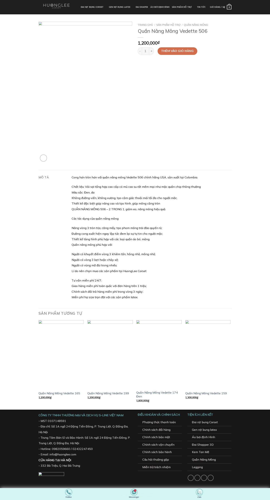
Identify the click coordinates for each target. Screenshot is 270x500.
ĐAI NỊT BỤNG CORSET (92, 7)
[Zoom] (43, 158)
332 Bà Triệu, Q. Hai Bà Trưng (60, 465)
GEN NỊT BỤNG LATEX (119, 7)
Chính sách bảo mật (156, 437)
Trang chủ (145, 25)
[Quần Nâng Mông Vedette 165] (61, 354)
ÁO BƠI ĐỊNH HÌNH (159, 7)
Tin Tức (201, 7)
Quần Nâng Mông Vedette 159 (206, 393)
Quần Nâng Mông (196, 25)
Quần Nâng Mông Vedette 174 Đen (157, 394)
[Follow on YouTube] (211, 478)
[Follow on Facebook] (191, 478)
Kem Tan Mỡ (200, 452)
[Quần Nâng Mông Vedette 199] (110, 354)
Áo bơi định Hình (203, 437)
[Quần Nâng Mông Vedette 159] (208, 354)
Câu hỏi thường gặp (155, 459)
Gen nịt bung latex (204, 430)
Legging (197, 467)
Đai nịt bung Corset (205, 422)
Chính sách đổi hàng (156, 430)
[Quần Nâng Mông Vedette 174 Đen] (159, 354)
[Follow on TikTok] (204, 478)
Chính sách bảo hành (157, 452)
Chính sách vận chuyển (158, 444)
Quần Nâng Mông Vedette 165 (59, 393)
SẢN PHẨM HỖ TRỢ (182, 7)
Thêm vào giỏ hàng (177, 51)
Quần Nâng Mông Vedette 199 (108, 393)
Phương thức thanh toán (159, 422)
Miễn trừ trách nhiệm (156, 467)
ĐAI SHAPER (142, 7)
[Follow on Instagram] (197, 478)
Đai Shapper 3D (203, 444)
